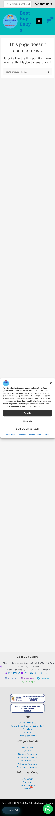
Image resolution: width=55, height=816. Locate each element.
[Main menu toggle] (39, 21)
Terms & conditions (27, 736)
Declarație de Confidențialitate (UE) (27, 726)
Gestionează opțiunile (27, 429)
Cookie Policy (10, 434)
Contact (27, 751)
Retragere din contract (27, 767)
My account (27, 779)
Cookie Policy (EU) (27, 723)
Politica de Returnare (27, 764)
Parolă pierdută (27, 785)
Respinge (27, 421)
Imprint (47, 434)
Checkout (27, 782)
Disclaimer (27, 729)
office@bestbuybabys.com (36, 673)
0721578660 (14, 673)
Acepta (27, 413)
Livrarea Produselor (27, 757)
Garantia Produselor (27, 754)
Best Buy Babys (25, 21)
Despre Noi (27, 747)
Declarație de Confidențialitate (30, 434)
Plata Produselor (27, 760)
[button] (50, 383)
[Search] (29, 4)
